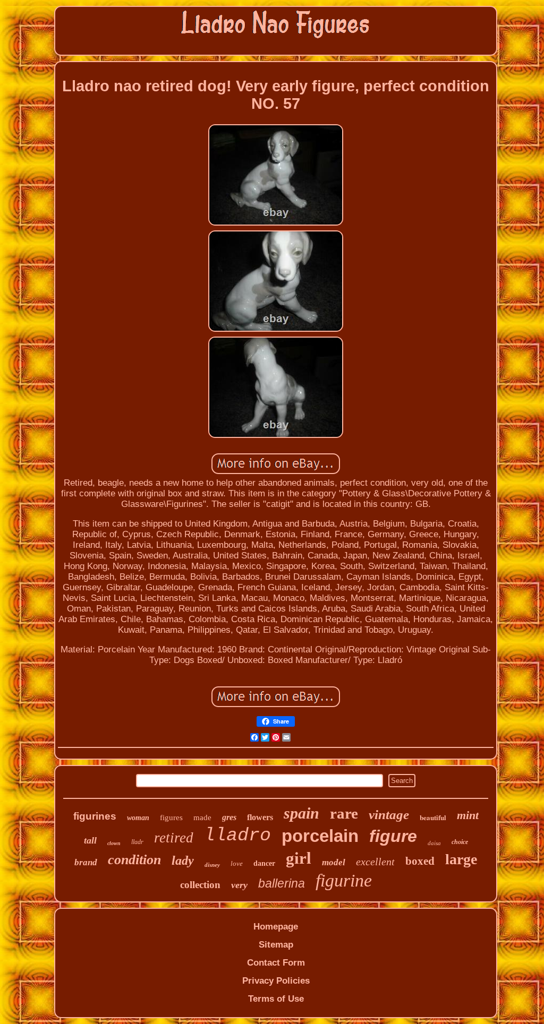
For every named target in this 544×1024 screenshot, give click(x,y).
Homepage (275, 927)
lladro (237, 835)
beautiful (433, 817)
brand (85, 862)
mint (468, 815)
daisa (434, 843)
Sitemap (276, 945)
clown (114, 843)
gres (229, 817)
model (333, 862)
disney (212, 865)
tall (90, 840)
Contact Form (276, 963)
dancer (264, 863)
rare (344, 813)
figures (171, 817)
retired (173, 838)
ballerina (281, 883)
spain (301, 813)
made (202, 817)
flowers (260, 817)
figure (393, 836)
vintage (389, 814)
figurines (94, 816)
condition (134, 859)
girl (298, 858)
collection (200, 884)
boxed (420, 861)
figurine (344, 880)
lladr (137, 842)
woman (138, 818)
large (461, 859)
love (237, 863)
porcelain (320, 836)
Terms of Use (276, 999)
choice (460, 842)
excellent (375, 861)
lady (183, 860)
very (239, 885)
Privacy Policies (276, 981)
